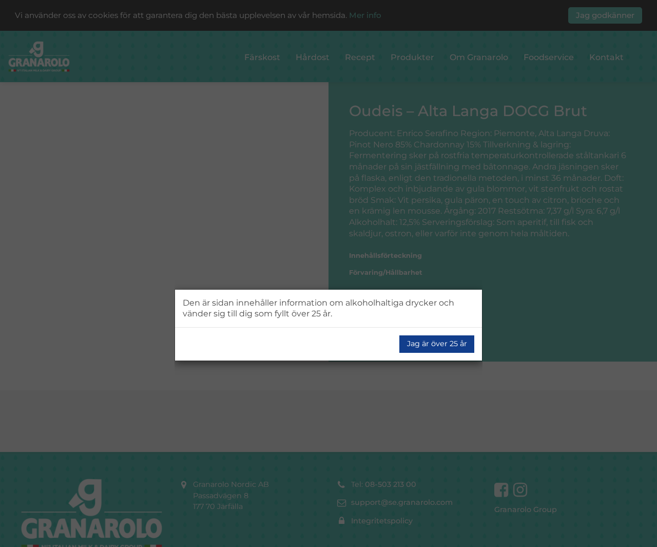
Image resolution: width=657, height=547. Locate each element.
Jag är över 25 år (437, 343)
